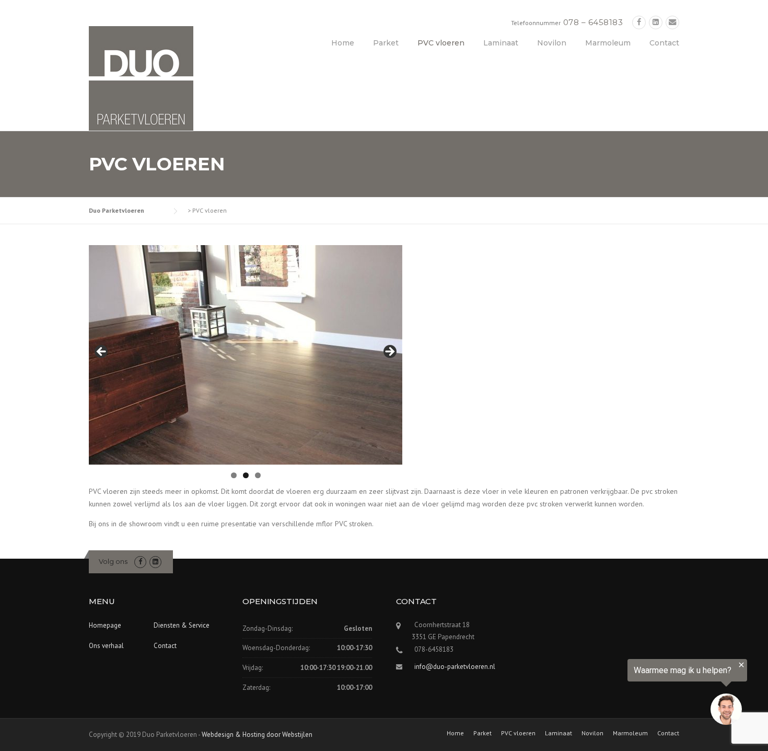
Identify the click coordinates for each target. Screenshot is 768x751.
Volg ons (113, 561)
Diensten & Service (182, 625)
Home (342, 43)
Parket (386, 43)
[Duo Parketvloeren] (141, 78)
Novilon (551, 43)
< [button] (102, 352)
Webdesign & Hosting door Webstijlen (257, 734)
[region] (639, 694)
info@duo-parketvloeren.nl (454, 666)
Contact (664, 43)
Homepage (105, 625)
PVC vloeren (440, 43)
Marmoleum (608, 43)
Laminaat (500, 43)
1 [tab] (234, 475)
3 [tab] (258, 475)
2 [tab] (246, 475)
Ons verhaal (106, 645)
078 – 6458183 (593, 22)
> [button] (389, 352)
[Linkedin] (655, 22)
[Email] (672, 22)
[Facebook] (639, 22)
